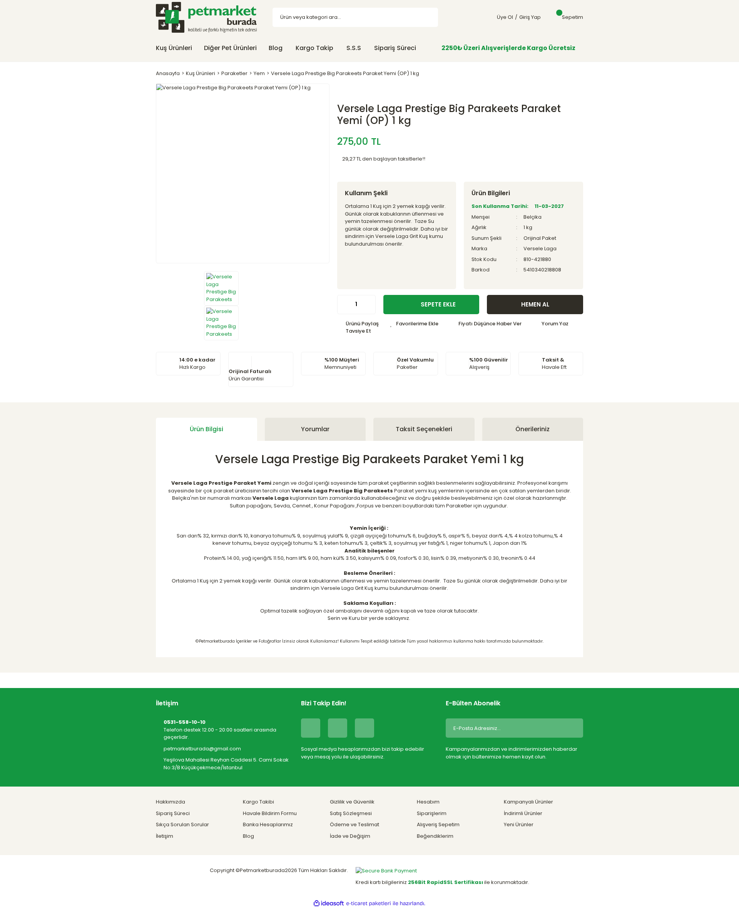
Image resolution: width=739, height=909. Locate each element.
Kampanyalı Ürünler (528, 801)
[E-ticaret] (368, 903)
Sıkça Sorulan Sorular (182, 824)
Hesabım (428, 801)
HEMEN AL (535, 304)
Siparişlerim (431, 813)
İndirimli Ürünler (523, 813)
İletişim (164, 836)
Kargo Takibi (258, 801)
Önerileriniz (532, 429)
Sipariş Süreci (395, 48)
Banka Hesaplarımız (268, 824)
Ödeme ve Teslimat (354, 824)
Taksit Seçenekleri (424, 429)
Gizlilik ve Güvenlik (352, 801)
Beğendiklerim (435, 836)
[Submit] (571, 728)
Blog (276, 48)
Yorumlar (315, 429)
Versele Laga (540, 248)
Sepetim (572, 17)
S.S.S (353, 48)
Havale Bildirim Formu (270, 813)
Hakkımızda (170, 801)
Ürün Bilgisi (206, 429)
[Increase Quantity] (369, 304)
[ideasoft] (328, 903)
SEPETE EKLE (438, 304)
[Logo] (206, 17)
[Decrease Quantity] (343, 304)
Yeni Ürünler (518, 824)
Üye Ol (505, 17)
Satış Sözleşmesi (351, 813)
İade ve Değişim (350, 836)
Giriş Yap (530, 17)
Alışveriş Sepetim (438, 824)
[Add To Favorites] (414, 324)
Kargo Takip (314, 48)
